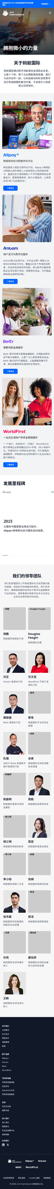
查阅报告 (44, 4)
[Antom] (42, 1161)
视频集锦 (5, 1042)
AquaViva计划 (8, 1090)
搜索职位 (5, 1126)
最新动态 (5, 1110)
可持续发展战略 (8, 1082)
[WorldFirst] (32, 1167)
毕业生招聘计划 (8, 1130)
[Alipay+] (29, 1161)
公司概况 (5, 1030)
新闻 (4, 1046)
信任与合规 (6, 1106)
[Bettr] (19, 1167)
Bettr (4, 1066)
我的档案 (5, 1135)
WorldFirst (6, 1070)
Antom (5, 1062)
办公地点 (5, 1034)
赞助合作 (5, 1038)
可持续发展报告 (8, 1094)
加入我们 (5, 1122)
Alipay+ (5, 1058)
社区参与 (5, 1086)
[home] (13, 13)
